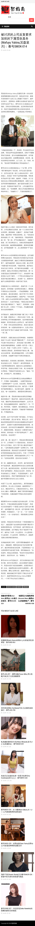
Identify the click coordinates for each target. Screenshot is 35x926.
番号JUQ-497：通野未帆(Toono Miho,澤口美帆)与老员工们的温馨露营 (17, 675)
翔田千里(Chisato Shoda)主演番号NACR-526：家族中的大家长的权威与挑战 (17, 875)
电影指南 (14, 923)
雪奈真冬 (25, 587)
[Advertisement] (17, 71)
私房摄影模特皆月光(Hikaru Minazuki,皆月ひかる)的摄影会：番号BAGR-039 (17, 743)
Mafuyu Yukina (11, 587)
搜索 (9, 17)
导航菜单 (6, 26)
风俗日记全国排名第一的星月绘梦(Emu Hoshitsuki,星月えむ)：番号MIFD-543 (15, 777)
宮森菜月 (19, 587)
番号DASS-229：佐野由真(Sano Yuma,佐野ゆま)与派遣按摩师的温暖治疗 (17, 844)
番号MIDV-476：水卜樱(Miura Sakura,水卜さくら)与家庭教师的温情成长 (17, 811)
